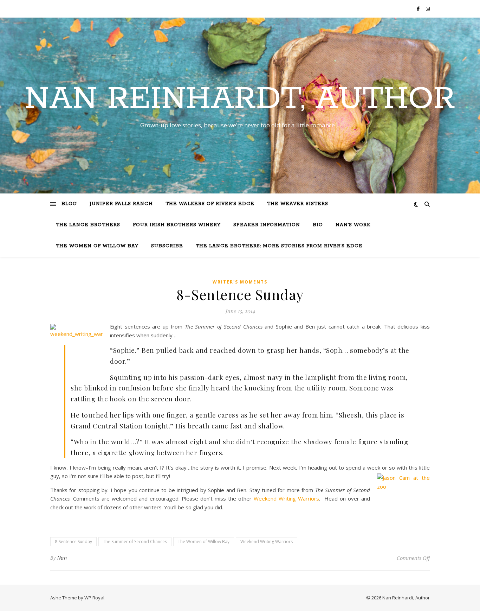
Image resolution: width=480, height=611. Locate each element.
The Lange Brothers (88, 225)
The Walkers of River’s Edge (210, 204)
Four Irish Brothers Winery (177, 225)
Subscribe (167, 246)
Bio (318, 225)
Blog (69, 204)
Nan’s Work (353, 225)
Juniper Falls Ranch (121, 204)
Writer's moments (240, 282)
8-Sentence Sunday (73, 542)
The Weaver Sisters (297, 204)
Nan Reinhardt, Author (240, 99)
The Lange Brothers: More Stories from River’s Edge (279, 246)
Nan (62, 557)
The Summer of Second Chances (135, 542)
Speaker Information (266, 225)
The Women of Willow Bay (97, 246)
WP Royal (94, 597)
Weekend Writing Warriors (286, 498)
